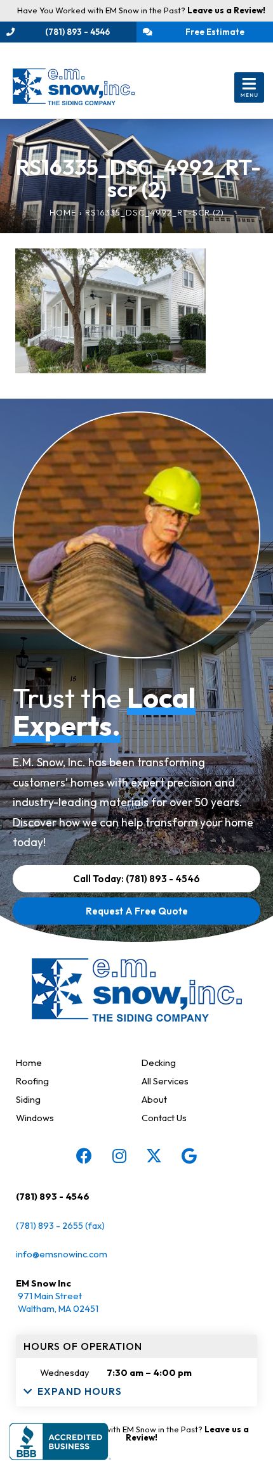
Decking (159, 1062)
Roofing (32, 1081)
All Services (165, 1081)
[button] (249, 87)
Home (63, 212)
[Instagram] (119, 1155)
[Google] (189, 1155)
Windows (35, 1118)
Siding (28, 1099)
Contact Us (164, 1118)
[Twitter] (154, 1155)
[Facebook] (84, 1155)
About (154, 1099)
